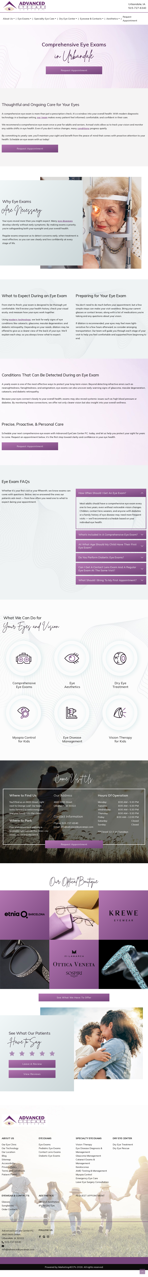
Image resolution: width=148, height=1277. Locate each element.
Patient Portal (9, 1174)
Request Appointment (130, 18)
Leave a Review (32, 1063)
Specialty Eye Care (44, 18)
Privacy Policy (9, 1167)
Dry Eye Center (67, 18)
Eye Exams (23, 18)
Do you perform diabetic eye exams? (101, 557)
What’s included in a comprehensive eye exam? (108, 534)
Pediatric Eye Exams (50, 1148)
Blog (4, 1155)
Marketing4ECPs (67, 1267)
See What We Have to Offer (74, 997)
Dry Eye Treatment (123, 1144)
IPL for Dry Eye (47, 1205)
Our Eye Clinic (9, 1144)
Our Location (8, 1152)
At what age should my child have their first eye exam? (107, 546)
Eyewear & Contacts (91, 18)
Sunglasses (8, 1205)
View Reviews (32, 1074)
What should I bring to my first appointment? (107, 580)
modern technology (20, 319)
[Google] (44, 1236)
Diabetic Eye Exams (49, 1155)
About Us (8, 18)
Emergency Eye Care (87, 1178)
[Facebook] (40, 1236)
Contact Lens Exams (50, 1152)
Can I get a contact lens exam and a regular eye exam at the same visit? (107, 569)
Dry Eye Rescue (121, 1148)
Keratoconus (82, 1167)
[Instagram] (48, 1236)
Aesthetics (112, 18)
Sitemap (6, 1159)
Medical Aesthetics (49, 1201)
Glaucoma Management (88, 1155)
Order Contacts (10, 1209)
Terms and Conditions (13, 1170)
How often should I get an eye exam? (102, 493)
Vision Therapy (84, 1144)
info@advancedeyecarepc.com (77, 826)
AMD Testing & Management (91, 1170)
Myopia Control (84, 1174)
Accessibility (8, 1163)
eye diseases (65, 220)
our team (42, 117)
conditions (83, 128)
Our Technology (10, 1148)
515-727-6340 (137, 8)
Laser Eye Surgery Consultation (92, 1182)
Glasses (6, 1201)
